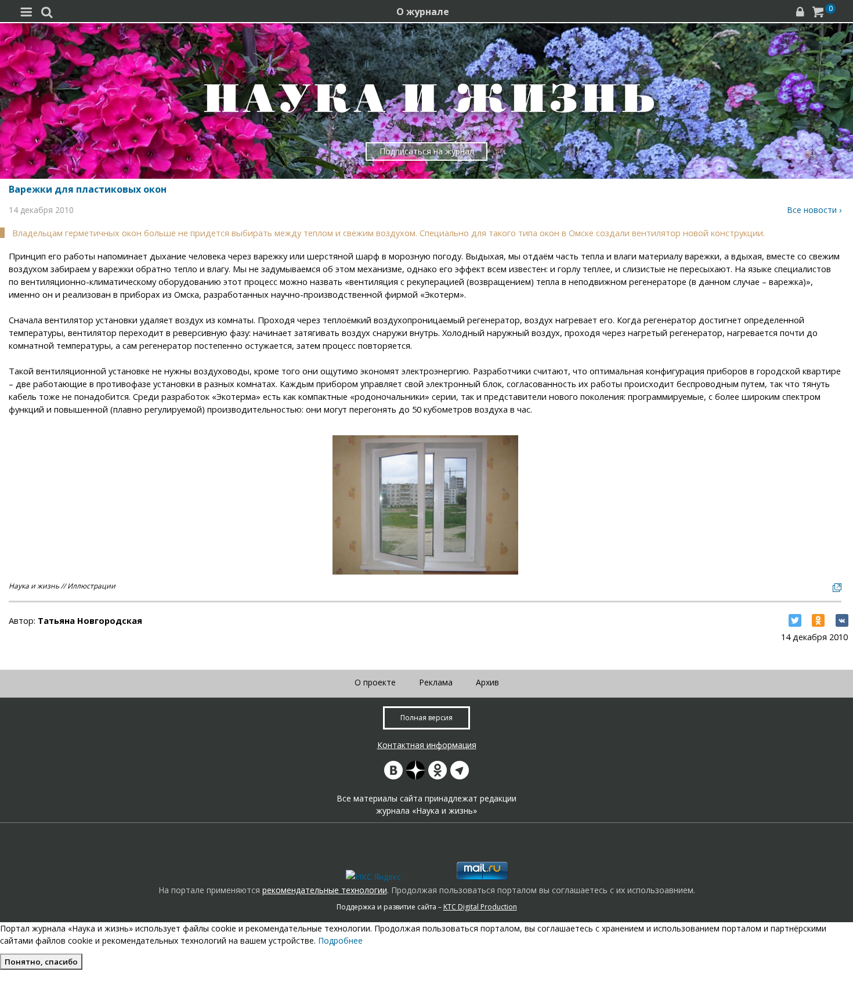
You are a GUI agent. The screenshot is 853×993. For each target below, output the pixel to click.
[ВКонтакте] (842, 620)
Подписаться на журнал (426, 151)
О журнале (422, 11)
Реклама (436, 682)
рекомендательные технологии (324, 889)
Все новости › (814, 209)
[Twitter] (795, 620)
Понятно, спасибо (41, 961)
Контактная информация (426, 744)
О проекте (375, 682)
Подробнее (340, 940)
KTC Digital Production (480, 907)
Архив (487, 682)
